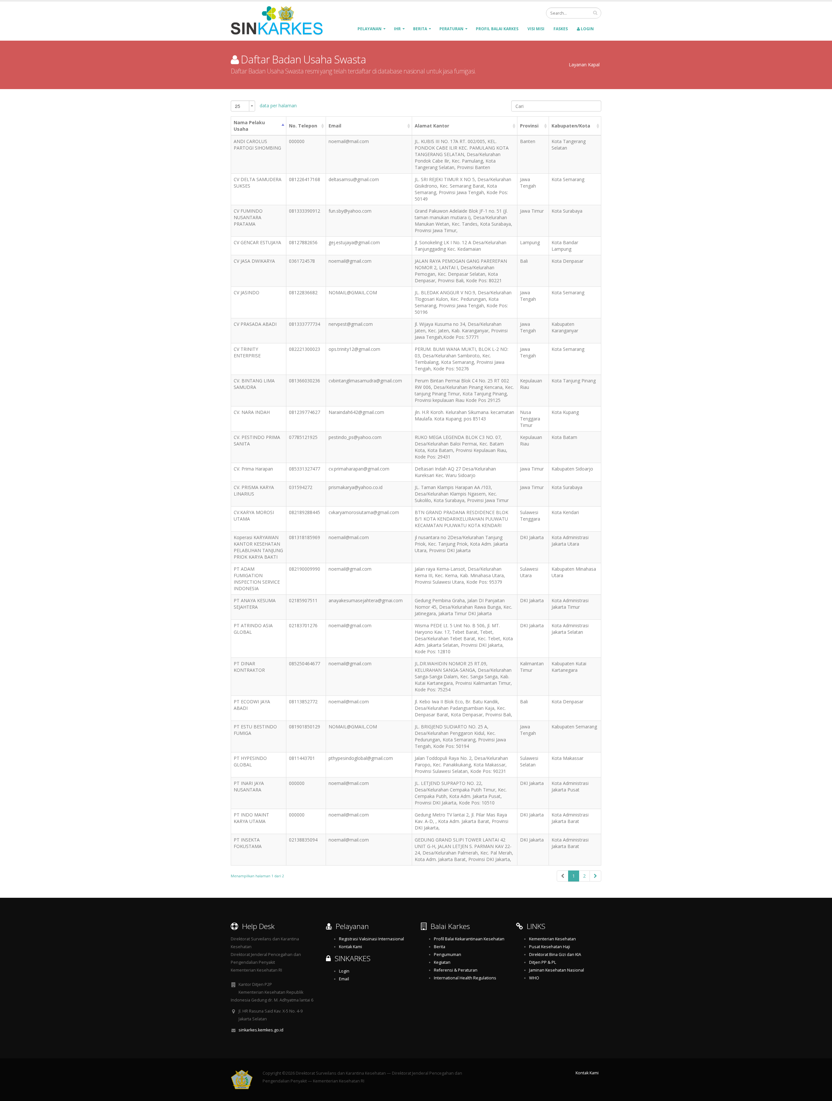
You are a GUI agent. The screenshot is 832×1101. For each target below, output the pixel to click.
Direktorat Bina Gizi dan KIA (555, 954)
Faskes (560, 29)
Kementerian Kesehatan (552, 939)
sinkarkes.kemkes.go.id (261, 1030)
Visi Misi (535, 29)
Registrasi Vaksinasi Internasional (371, 939)
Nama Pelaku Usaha (249, 125)
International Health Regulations (465, 978)
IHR (397, 29)
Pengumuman (447, 954)
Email (335, 126)
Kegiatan (442, 962)
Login (587, 29)
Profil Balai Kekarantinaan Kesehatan (469, 939)
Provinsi (529, 126)
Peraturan (451, 29)
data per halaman (266, 105)
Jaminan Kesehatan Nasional (556, 970)
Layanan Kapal (584, 64)
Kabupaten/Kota (571, 126)
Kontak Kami (350, 946)
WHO (534, 978)
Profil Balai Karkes (497, 29)
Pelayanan (370, 29)
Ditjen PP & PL (542, 962)
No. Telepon (303, 126)
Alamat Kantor (432, 126)
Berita (420, 29)
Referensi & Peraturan (455, 970)
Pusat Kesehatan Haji (549, 946)
